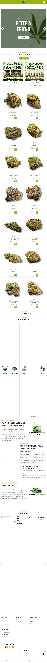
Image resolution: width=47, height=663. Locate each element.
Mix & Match (16, 82)
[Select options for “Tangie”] (15, 275)
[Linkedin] (24, 653)
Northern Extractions (41, 518)
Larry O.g (13, 176)
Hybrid (36, 144)
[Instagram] (22, 653)
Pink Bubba (34, 271)
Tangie (13, 271)
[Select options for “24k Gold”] (15, 118)
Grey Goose (13, 302)
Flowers (11, 82)
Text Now (6, 634)
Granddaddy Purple (34, 114)
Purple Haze (13, 239)
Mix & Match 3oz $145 (13, 84)
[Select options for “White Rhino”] (37, 212)
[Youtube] (26, 653)
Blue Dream (13, 145)
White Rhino (34, 208)
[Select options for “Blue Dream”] (15, 149)
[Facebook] (19, 653)
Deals (8, 82)
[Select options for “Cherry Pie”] (37, 244)
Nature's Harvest (29, 518)
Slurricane (13, 208)
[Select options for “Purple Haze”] (15, 244)
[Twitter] (20, 653)
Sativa (16, 144)
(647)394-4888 (7, 632)
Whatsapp (6, 636)
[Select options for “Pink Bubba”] (37, 275)
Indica (16, 112)
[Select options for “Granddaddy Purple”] (37, 118)
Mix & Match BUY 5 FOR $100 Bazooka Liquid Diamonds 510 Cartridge (34, 84)
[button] (2, 28)
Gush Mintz (34, 145)
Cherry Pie (34, 239)
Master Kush (34, 302)
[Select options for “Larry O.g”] (15, 181)
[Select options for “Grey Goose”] (15, 307)
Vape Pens (30, 82)
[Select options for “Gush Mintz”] (37, 149)
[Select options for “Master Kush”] (37, 307)
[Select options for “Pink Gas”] (37, 181)
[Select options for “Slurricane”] (15, 212)
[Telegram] (27, 653)
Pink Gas (34, 176)
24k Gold (13, 114)
